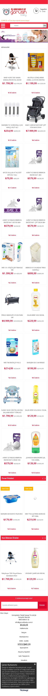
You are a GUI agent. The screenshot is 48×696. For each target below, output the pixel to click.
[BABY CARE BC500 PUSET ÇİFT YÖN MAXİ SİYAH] (36, 109)
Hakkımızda (24, 628)
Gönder (42, 605)
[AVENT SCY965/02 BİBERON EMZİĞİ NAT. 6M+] (36, 157)
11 (35, 39)
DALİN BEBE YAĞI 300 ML (35, 315)
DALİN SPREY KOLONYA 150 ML (35, 410)
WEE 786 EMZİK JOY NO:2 (12, 363)
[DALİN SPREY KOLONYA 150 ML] (36, 394)
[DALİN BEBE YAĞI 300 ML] (36, 299)
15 (12, 41)
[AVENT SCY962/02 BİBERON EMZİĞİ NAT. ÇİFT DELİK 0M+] (36, 204)
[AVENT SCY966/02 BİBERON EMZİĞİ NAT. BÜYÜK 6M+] (12, 204)
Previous (3, 37)
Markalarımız (24, 637)
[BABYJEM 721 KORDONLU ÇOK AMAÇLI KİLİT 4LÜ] (12, 109)
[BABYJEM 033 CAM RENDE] (36, 347)
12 (39, 39)
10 (32, 39)
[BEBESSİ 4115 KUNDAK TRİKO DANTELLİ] (36, 252)
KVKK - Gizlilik (23, 641)
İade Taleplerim (24, 656)
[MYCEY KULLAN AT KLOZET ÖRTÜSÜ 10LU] (12, 157)
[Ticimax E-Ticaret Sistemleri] (24, 690)
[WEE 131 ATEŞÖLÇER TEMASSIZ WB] (12, 252)
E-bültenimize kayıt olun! (24, 598)
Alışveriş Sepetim (24, 652)
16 (16, 41)
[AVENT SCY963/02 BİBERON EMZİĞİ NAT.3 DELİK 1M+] (12, 442)
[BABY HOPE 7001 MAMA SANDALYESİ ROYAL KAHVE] (12, 62)
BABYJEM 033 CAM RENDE (35, 363)
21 (32, 41)
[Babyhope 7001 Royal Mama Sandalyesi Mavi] (12, 557)
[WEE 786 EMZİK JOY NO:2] (12, 347)
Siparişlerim (24, 648)
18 (22, 41)
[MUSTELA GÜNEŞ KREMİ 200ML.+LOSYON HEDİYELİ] (36, 62)
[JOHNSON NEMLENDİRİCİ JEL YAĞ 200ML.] (36, 442)
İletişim (23, 633)
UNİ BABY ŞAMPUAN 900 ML (35, 573)
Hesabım (24, 660)
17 (19, 41)
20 (29, 41)
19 (26, 41)
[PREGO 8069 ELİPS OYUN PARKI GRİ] (12, 299)
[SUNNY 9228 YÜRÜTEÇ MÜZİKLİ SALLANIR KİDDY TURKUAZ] (12, 394)
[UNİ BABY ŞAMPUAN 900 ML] (35, 557)
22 (35, 41)
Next (44, 37)
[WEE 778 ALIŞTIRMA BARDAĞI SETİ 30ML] (22, 498)
